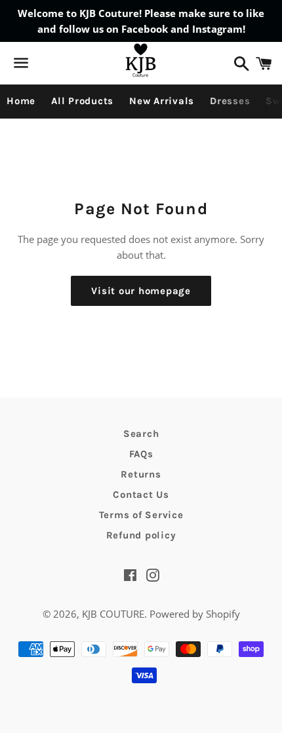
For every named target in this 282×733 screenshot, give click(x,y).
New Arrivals (161, 101)
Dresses (230, 101)
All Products (82, 101)
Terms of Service (141, 515)
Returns (141, 474)
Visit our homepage (141, 291)
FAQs (141, 454)
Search (141, 434)
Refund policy (141, 535)
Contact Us (141, 494)
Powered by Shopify (195, 613)
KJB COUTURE (113, 613)
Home (21, 101)
